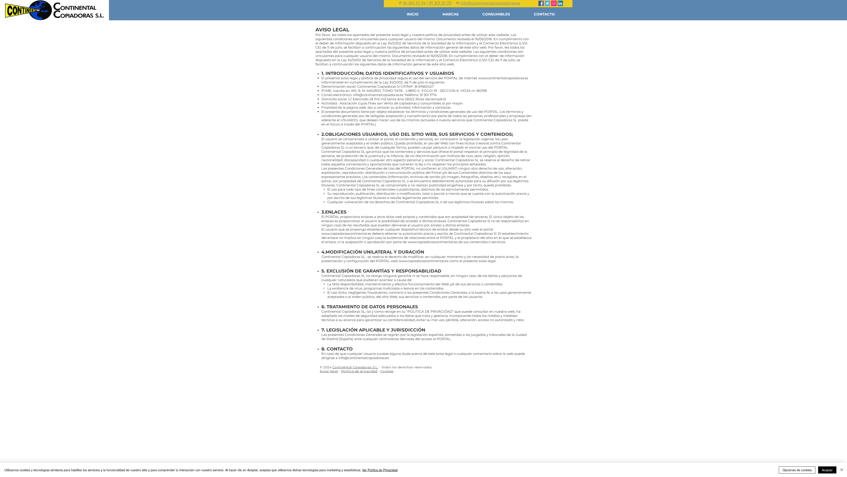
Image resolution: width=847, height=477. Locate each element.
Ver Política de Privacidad (380, 470)
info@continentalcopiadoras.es (378, 95)
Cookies (387, 371)
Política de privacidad (359, 371)
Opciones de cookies (797, 470)
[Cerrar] (841, 469)
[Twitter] (547, 3)
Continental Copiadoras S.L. (355, 367)
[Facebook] (541, 3)
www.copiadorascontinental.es (346, 233)
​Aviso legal (329, 371)
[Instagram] (554, 3)
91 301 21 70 (440, 3)
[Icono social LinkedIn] (560, 3)
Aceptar (827, 470)
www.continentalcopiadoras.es (503, 78)
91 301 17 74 (414, 3)
